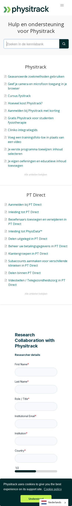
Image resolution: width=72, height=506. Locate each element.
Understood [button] (36, 498)
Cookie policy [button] (53, 489)
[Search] (63, 43)
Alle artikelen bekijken (35, 174)
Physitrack (35, 67)
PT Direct (36, 195)
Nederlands (54, 502)
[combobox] (53, 502)
